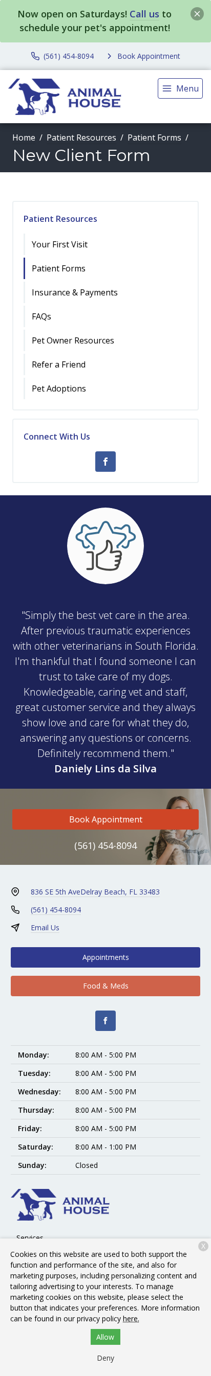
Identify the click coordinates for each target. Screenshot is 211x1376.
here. (131, 1318)
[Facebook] (105, 461)
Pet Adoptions (59, 388)
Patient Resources (81, 137)
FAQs (41, 316)
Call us (144, 14)
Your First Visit (60, 244)
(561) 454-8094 (105, 845)
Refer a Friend (59, 364)
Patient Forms (154, 137)
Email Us (45, 927)
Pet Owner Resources (73, 340)
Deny (105, 1358)
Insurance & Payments (75, 292)
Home (23, 137)
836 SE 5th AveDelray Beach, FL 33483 (95, 892)
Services (30, 1238)
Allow (105, 1337)
